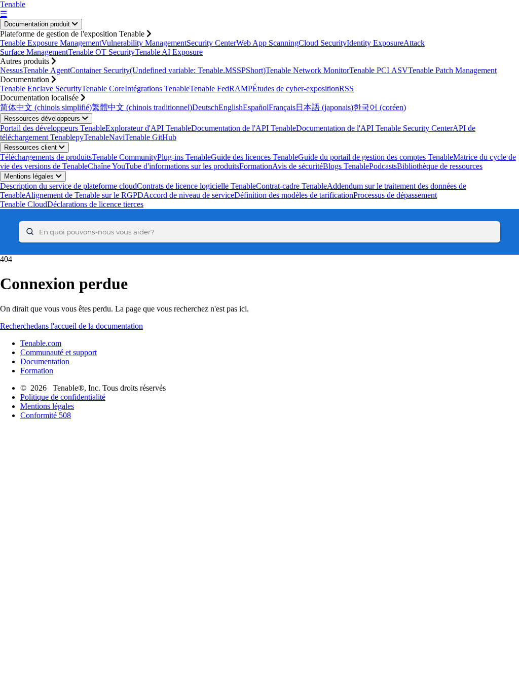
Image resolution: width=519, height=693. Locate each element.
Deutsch (205, 107)
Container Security (100, 70)
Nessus (11, 70)
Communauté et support (58, 352)
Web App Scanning (267, 43)
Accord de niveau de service (188, 195)
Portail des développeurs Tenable (52, 128)
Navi (117, 137)
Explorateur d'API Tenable (148, 128)
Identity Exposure (375, 43)
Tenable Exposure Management (50, 43)
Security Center (211, 43)
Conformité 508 (45, 415)
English (230, 107)
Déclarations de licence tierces (95, 204)
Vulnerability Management (144, 43)
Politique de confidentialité (62, 397)
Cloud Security (323, 43)
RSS (346, 88)
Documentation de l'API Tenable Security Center (374, 128)
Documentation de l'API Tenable (243, 128)
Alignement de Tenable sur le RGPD (84, 195)
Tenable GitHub (150, 137)
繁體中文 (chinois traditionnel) (142, 107)
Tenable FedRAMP (221, 88)
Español (256, 107)
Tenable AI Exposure (169, 52)
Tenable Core (103, 88)
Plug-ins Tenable (184, 157)
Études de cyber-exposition (295, 88)
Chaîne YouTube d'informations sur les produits (163, 166)
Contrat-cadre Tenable (291, 186)
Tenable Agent (46, 70)
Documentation (44, 361)
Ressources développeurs (43, 118)
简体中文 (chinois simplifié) (46, 107)
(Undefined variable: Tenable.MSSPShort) (198, 70)
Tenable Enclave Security (41, 88)
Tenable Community (124, 157)
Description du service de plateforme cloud (68, 186)
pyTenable (92, 137)
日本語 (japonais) (324, 107)
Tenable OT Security (101, 52)
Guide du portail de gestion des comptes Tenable (375, 157)
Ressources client (31, 147)
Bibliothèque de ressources (440, 166)
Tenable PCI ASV (378, 70)
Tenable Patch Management (452, 70)
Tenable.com (40, 343)
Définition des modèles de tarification (293, 195)
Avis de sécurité (297, 166)
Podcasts (383, 166)
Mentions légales (30, 176)
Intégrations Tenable (157, 88)
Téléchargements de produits (46, 157)
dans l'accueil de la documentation (88, 326)
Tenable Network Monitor (307, 70)
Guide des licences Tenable (254, 157)
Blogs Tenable (346, 166)
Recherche (17, 326)
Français (282, 107)
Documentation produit (38, 24)
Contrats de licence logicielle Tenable (196, 186)
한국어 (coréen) (379, 107)
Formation (255, 166)
